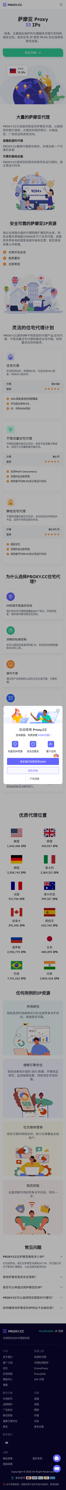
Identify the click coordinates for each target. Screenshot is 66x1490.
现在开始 (33, 770)
